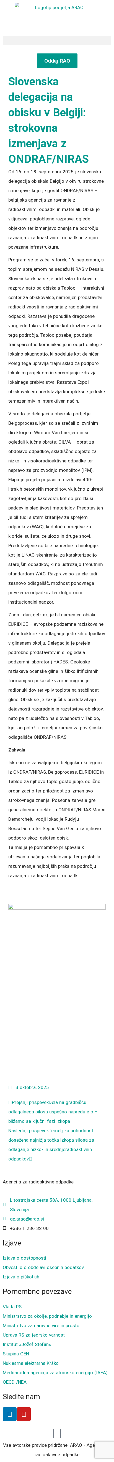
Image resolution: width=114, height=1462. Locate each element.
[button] (57, 40)
